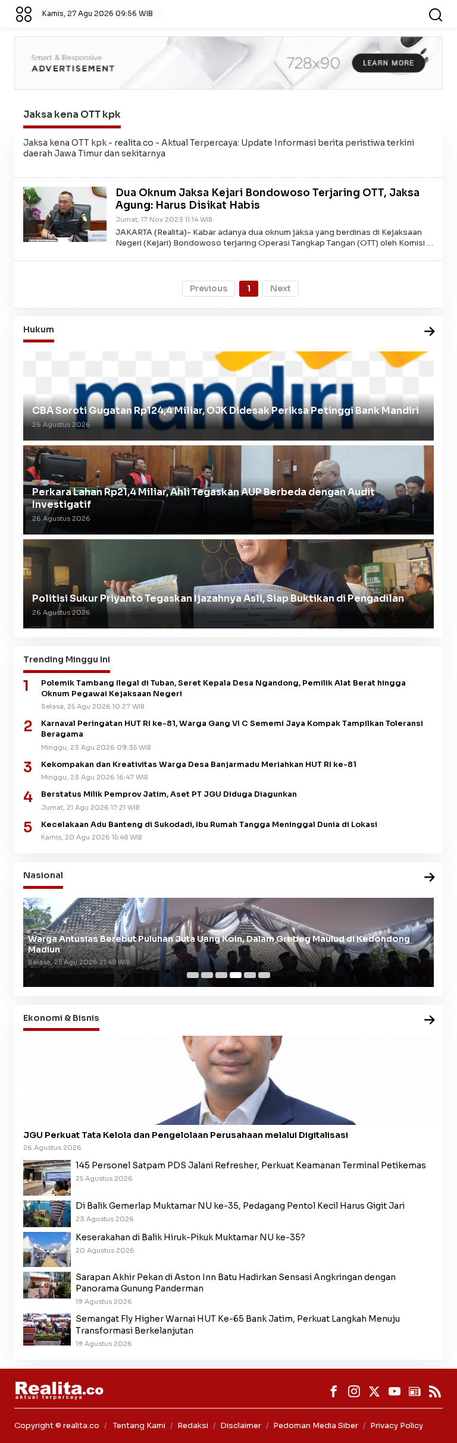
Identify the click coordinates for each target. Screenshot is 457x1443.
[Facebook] (334, 1391)
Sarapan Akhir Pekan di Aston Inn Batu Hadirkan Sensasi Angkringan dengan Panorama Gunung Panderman (236, 1283)
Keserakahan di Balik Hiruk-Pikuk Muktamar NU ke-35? (190, 1237)
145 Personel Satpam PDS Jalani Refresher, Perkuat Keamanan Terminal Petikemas (251, 1165)
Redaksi (192, 1425)
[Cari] (435, 13)
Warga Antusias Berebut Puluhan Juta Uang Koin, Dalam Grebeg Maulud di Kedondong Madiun (219, 944)
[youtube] (394, 1391)
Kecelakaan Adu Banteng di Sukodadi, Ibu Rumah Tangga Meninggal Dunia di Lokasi (209, 824)
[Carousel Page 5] (250, 975)
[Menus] (23, 14)
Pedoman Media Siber (315, 1425)
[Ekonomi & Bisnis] (430, 1020)
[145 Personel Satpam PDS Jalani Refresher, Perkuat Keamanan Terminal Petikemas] (47, 1176)
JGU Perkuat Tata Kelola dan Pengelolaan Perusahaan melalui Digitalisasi (185, 1135)
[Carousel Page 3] (221, 975)
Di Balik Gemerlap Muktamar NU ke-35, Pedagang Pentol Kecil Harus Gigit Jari (240, 1205)
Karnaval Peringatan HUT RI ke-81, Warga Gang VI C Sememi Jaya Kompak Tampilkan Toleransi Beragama (232, 729)
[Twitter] (374, 1391)
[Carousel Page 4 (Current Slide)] (236, 975)
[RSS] (435, 1391)
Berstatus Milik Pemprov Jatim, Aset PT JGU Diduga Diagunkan (169, 794)
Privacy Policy (396, 1425)
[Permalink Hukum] (430, 332)
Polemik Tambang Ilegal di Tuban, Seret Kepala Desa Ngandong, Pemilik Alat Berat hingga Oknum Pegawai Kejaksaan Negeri (223, 688)
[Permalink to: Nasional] (430, 878)
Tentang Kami (139, 1425)
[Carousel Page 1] (193, 975)
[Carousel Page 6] (264, 975)
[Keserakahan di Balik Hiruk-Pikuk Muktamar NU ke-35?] (47, 1248)
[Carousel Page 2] (207, 975)
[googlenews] (414, 1391)
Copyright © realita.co (56, 1425)
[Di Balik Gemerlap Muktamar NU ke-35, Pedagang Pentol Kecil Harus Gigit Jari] (47, 1213)
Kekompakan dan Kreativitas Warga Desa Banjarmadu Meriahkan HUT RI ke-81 (198, 764)
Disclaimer (240, 1425)
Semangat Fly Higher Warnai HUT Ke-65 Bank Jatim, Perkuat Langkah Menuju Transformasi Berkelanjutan (238, 1324)
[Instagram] (354, 1391)
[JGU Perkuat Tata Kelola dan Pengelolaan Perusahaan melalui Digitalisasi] (228, 1080)
